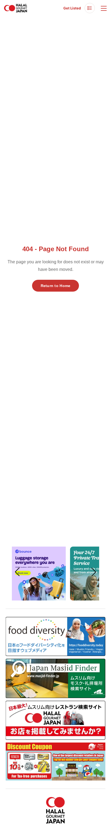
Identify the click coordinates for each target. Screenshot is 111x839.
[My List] (90, 8)
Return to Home (56, 286)
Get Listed (72, 8)
